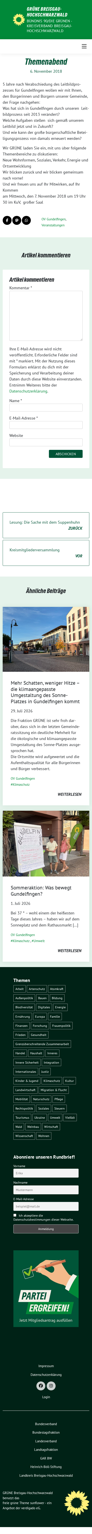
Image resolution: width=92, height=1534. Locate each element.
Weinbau (33, 1127)
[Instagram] (51, 1385)
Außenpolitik (24, 998)
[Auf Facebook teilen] (7, 220)
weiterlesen (69, 794)
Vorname (19, 1166)
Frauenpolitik (61, 1025)
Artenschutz (37, 989)
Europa (40, 1016)
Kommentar (20, 287)
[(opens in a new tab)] (46, 638)
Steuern (59, 1108)
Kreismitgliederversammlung (46, 552)
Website (16, 435)
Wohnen (43, 1136)
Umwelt (39, 941)
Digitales (44, 1007)
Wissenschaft (24, 1136)
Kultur (69, 1081)
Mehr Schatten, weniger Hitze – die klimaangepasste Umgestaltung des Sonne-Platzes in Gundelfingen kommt (45, 692)
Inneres (52, 1053)
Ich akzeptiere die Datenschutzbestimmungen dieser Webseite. (43, 1218)
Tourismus (22, 1117)
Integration (51, 1062)
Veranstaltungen (53, 225)
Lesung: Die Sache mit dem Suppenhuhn (46, 525)
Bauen (42, 998)
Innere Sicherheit (27, 1062)
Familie (55, 1016)
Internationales (25, 1071)
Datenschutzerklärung (28, 391)
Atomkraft (56, 989)
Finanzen (21, 1025)
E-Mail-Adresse (23, 418)
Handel (20, 1053)
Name (15, 400)
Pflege (58, 1099)
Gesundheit (38, 1035)
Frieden (20, 1035)
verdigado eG (30, 1508)
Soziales (43, 1108)
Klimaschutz (21, 784)
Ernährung (22, 1016)
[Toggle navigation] (84, 46)
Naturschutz (41, 1099)
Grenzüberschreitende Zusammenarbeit (42, 1044)
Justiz (45, 1071)
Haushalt (36, 1053)
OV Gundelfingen (54, 219)
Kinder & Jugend (26, 1081)
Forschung (40, 1025)
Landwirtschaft (25, 1090)
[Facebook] (40, 1385)
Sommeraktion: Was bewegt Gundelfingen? (41, 890)
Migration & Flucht (54, 1090)
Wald (18, 1127)
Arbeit (19, 989)
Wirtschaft (51, 1127)
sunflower (37, 1503)
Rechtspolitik (24, 1108)
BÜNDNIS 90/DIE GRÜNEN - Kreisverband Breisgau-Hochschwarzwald (49, 26)
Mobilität (21, 1099)
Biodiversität (24, 1007)
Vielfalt (70, 1117)
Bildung (57, 998)
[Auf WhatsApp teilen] (26, 220)
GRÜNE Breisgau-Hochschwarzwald (47, 12)
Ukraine (39, 1117)
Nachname (20, 1182)
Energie (60, 1007)
